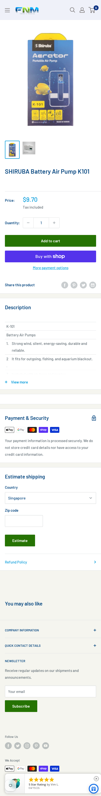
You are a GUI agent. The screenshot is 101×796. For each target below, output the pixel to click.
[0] (92, 10)
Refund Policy (16, 562)
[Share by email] (92, 284)
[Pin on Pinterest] (74, 284)
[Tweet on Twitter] (83, 284)
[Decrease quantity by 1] (28, 223)
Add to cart (50, 240)
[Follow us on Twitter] (17, 745)
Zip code (11, 510)
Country (11, 487)
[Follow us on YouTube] (45, 745)
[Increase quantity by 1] (54, 223)
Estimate (20, 540)
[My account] (82, 10)
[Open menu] (7, 10)
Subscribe (21, 706)
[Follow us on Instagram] (27, 745)
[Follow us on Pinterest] (36, 745)
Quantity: (12, 223)
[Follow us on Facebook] (8, 745)
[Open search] (72, 10)
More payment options (50, 267)
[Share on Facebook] (64, 284)
